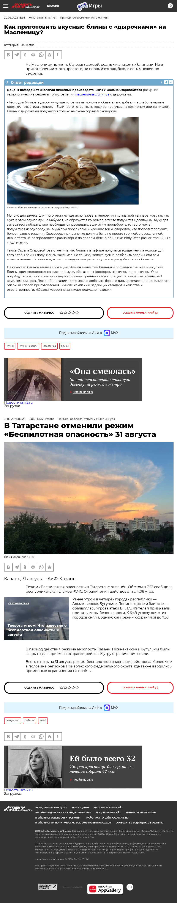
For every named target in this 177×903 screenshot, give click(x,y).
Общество (28, 45)
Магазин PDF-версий (107, 807)
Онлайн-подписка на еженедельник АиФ (63, 812)
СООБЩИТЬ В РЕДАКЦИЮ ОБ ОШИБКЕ (139, 822)
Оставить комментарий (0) (140, 312)
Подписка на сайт (108, 812)
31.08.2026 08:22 (14, 418)
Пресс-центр (80, 807)
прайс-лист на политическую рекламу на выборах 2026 (73, 822)
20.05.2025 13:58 (14, 17)
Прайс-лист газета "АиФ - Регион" (57, 817)
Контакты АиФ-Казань (141, 812)
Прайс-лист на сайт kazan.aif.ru (106, 817)
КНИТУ (75, 207)
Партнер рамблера (72, 887)
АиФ (31, 557)
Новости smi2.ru (18, 402)
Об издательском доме (51, 807)
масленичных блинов (92, 94)
